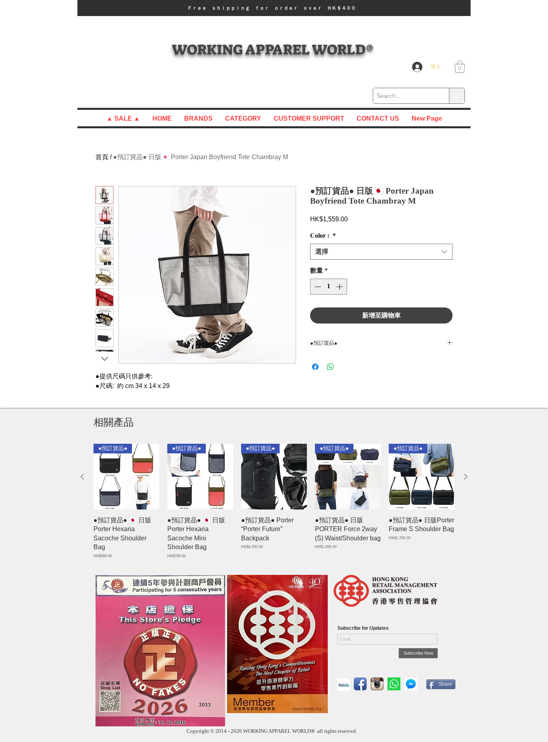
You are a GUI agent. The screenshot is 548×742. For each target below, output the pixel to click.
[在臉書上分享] (315, 367)
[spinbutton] (329, 286)
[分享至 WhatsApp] (330, 367)
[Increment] (340, 286)
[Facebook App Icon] (360, 683)
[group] (274, 501)
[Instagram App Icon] (377, 683)
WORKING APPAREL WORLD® (272, 49)
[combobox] (381, 252)
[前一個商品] (82, 476)
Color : (323, 235)
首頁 (101, 157)
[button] (274, 8)
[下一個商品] (466, 476)
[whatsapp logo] (394, 683)
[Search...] (457, 95)
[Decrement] (317, 286)
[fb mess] (410, 683)
